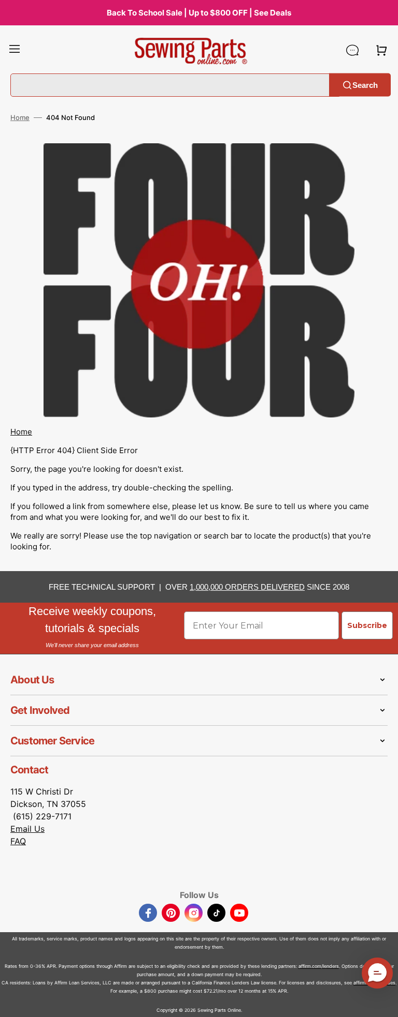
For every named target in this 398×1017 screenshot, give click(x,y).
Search (365, 84)
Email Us (27, 829)
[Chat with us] (352, 50)
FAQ (18, 841)
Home (20, 117)
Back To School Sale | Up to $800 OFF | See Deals (199, 13)
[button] (14, 50)
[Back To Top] (382, 1001)
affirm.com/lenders (318, 966)
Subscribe (367, 625)
